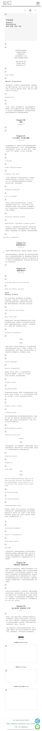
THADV (33, 729)
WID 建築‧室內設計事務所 (21, 720)
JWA (14, 729)
